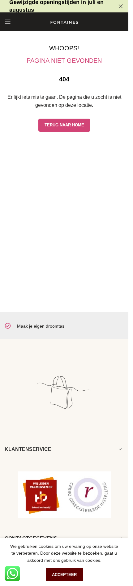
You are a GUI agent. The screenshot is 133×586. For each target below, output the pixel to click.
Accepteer (64, 574)
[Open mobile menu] (8, 22)
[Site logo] (64, 21)
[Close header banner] (120, 6)
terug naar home (64, 125)
